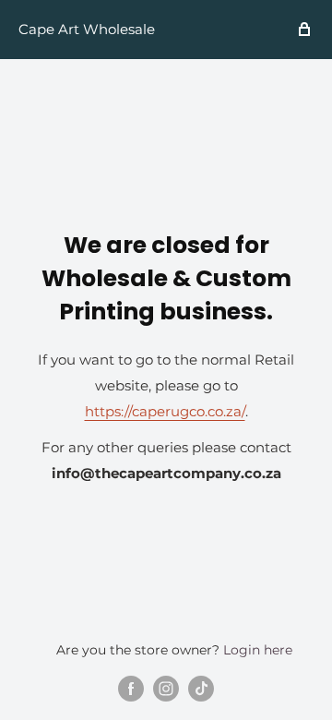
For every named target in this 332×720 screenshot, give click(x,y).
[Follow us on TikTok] (201, 689)
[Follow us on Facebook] (131, 689)
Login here (257, 650)
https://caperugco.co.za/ (165, 411)
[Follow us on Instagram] (166, 689)
